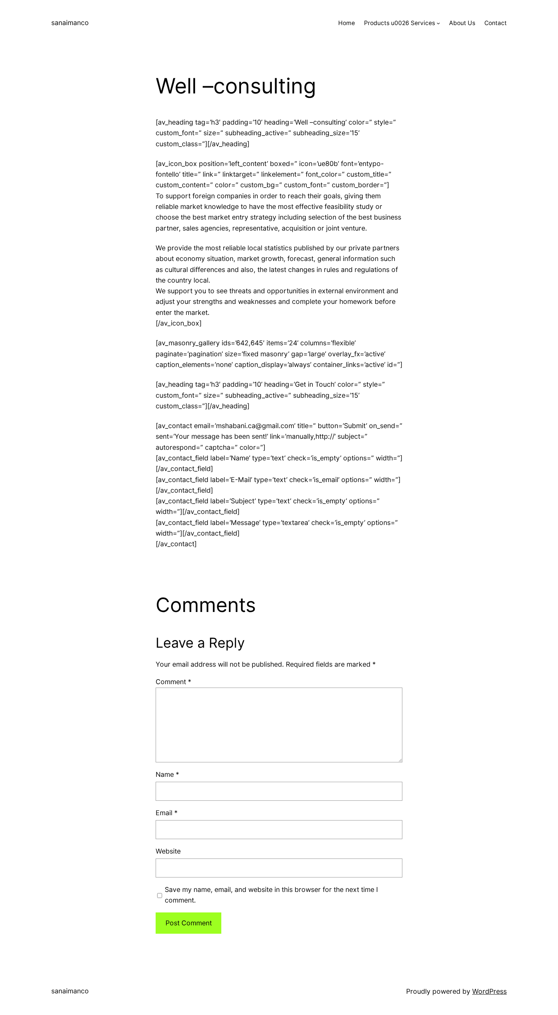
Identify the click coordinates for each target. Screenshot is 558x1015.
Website (168, 851)
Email (167, 813)
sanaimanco (70, 23)
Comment (173, 682)
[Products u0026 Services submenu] (438, 23)
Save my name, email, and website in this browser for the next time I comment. (271, 894)
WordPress (489, 991)
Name (167, 774)
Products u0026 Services (399, 23)
